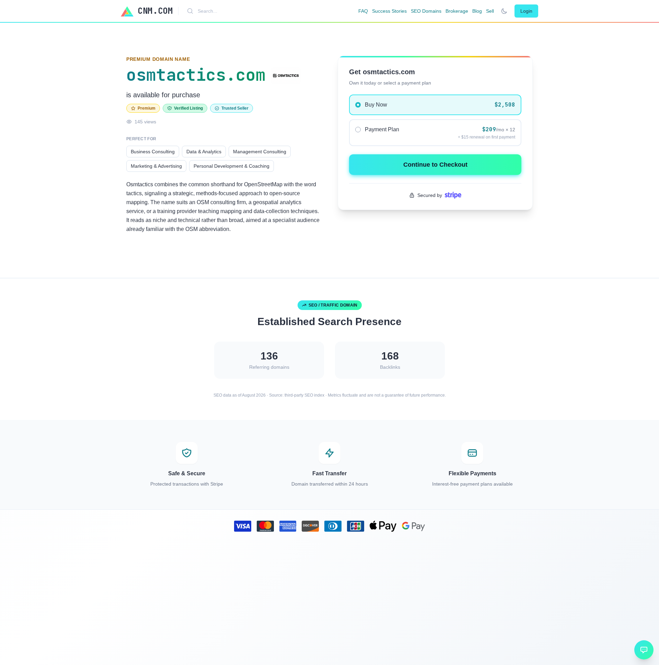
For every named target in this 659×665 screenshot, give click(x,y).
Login (526, 11)
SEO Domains (426, 11)
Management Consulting (259, 151)
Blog (477, 11)
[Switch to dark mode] (504, 11)
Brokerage (457, 11)
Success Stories (389, 11)
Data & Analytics (203, 151)
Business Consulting (153, 151)
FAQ (363, 11)
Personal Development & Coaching (231, 166)
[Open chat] (644, 650)
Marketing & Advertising (156, 166)
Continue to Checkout (435, 164)
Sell (490, 11)
